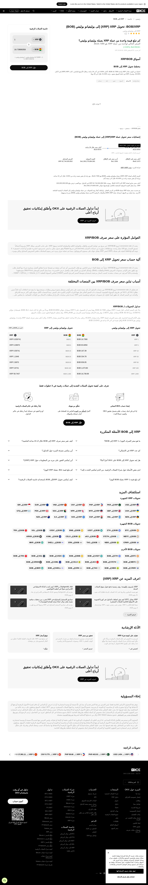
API (95, 797)
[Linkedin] (104, 873)
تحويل (116, 800)
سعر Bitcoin (48, 818)
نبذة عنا (138, 794)
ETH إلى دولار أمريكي (67, 837)
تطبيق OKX (136, 826)
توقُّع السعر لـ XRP (46, 842)
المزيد (54, 11)
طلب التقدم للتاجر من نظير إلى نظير (87, 813)
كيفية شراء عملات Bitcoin (44, 852)
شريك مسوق (92, 794)
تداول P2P (115, 797)
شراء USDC (70, 800)
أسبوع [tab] (121, 81)
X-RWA (115, 821)
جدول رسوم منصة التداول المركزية (88, 805)
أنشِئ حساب (18, 801)
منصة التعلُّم (71, 11)
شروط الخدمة (68, 715)
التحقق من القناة (91, 828)
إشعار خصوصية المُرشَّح (132, 797)
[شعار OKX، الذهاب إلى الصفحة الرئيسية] (141, 11)
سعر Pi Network (47, 825)
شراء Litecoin (69, 817)
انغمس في (134, 649)
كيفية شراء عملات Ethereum (46, 857)
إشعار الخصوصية (135, 811)
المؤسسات (83, 11)
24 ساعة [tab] (128, 81)
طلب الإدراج (92, 809)
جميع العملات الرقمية (111, 814)
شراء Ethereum (69, 807)
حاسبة (130, 19)
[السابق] (138, 754)
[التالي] (10, 754)
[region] (126, 866)
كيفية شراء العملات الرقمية (43, 849)
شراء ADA (71, 810)
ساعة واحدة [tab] (136, 81)
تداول (105, 11)
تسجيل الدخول (25, 11)
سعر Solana (48, 828)
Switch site (62, 4)
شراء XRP (71, 820)
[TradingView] (101, 873)
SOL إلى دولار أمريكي (67, 844)
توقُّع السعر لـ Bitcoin (45, 835)
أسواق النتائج (114, 825)
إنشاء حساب (14, 11)
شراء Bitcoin (70, 803)
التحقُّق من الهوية (80, 411)
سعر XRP (49, 832)
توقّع (46, 649)
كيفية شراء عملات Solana (44, 861)
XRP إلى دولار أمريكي (67, 847)
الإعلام (94, 832)
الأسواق (111, 11)
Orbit (62, 11)
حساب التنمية (95, 11)
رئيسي (138, 19)
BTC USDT (48, 800)
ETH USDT (48, 804)
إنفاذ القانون (136, 823)
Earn (116, 807)
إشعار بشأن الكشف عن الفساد (132, 819)
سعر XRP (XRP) (126, 167)
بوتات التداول (114, 811)
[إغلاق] (108, 852)
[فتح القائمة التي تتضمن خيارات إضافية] (4, 11)
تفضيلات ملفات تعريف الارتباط (133, 831)
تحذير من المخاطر (123, 715)
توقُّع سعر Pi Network (45, 846)
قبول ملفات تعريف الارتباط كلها (126, 871)
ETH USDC (48, 797)
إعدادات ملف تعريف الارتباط (126, 877)
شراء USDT (70, 796)
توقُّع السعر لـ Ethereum (44, 839)
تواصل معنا (136, 804)
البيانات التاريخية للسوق (89, 800)
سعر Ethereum (47, 821)
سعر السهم (114, 828)
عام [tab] (107, 81)
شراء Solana (70, 813)
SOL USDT (48, 811)
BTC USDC (48, 794)
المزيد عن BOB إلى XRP (16, 328)
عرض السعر (88, 649)
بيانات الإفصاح (136, 814)
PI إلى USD (70, 851)
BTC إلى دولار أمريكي (67, 834)
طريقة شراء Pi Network (44, 865)
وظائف (138, 800)
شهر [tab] (114, 81)
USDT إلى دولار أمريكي (66, 841)
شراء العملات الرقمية (125, 11)
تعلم (117, 818)
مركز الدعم (92, 825)
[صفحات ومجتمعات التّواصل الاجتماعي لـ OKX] (97, 873)
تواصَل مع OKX (91, 835)
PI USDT (49, 807)
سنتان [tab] (100, 81)
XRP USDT (48, 814)
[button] (33, 11)
